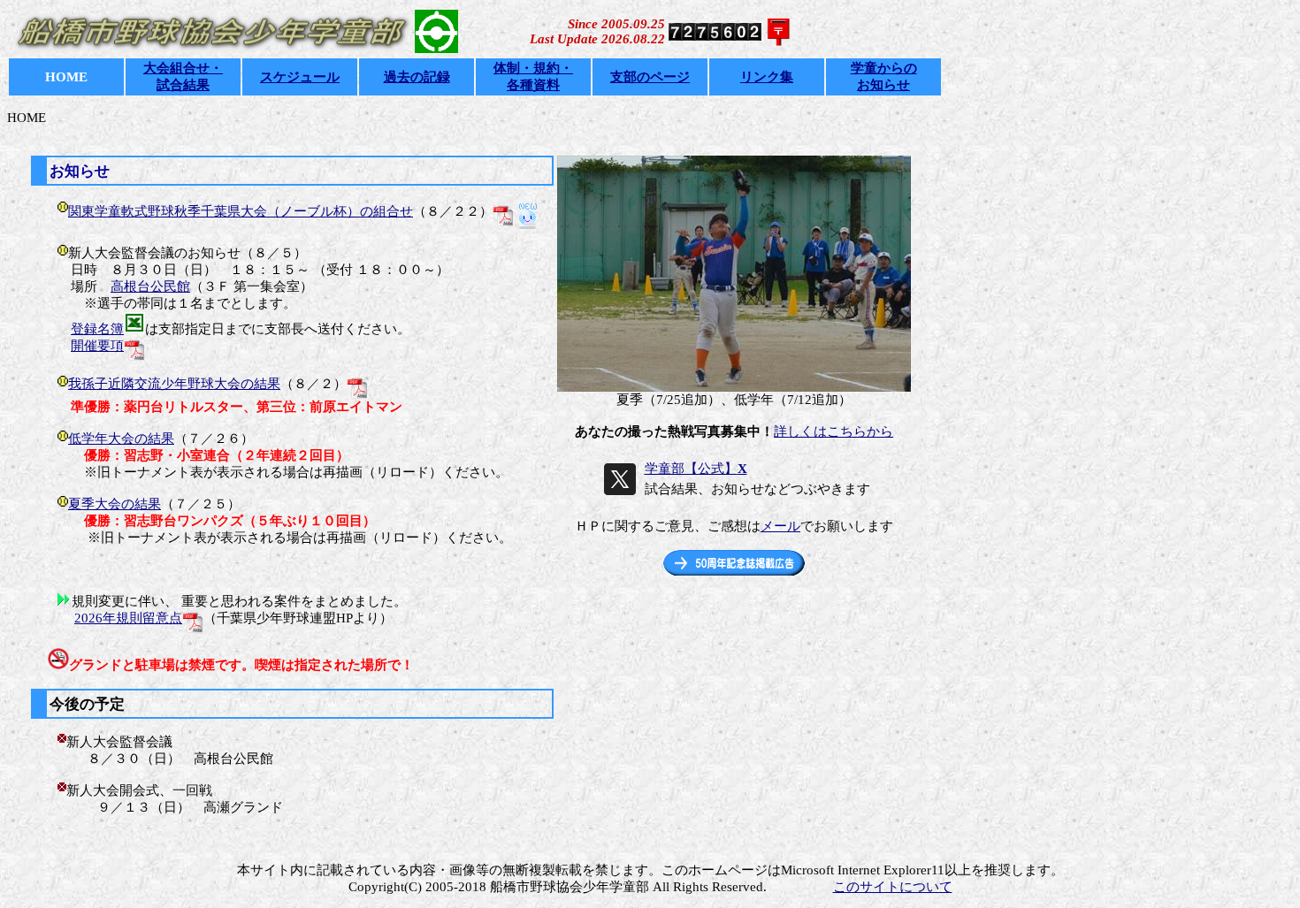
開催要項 (97, 346)
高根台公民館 (150, 286)
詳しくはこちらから (833, 431)
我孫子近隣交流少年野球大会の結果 (174, 384)
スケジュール (300, 77)
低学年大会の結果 (121, 438)
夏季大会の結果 (114, 504)
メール (780, 526)
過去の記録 (417, 77)
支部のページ (650, 77)
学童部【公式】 (696, 469)
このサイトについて (892, 887)
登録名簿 (97, 329)
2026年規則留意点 (128, 618)
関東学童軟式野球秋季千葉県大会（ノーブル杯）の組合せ (240, 211)
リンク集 (766, 77)
